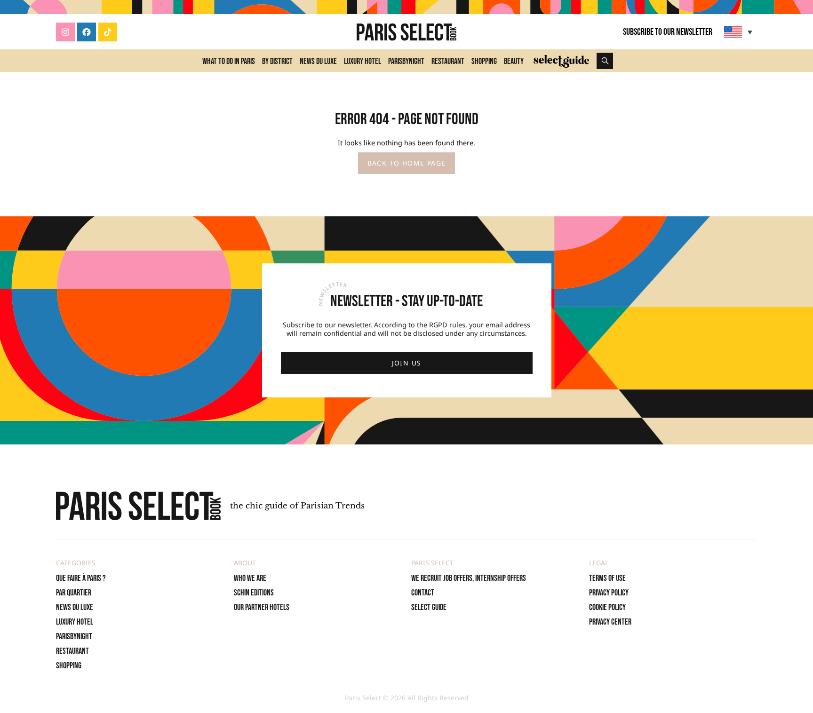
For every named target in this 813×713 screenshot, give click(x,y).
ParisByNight (406, 61)
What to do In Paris (228, 61)
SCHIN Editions (254, 593)
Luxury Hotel (362, 61)
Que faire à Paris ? (81, 578)
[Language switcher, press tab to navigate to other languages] (739, 32)
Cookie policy (607, 607)
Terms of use (607, 578)
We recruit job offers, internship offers (468, 578)
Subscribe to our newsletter (667, 32)
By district (277, 61)
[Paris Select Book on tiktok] (107, 32)
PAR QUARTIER (73, 593)
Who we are (250, 578)
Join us (407, 362)
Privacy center (610, 622)
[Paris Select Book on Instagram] (65, 32)
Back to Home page (406, 162)
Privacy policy (609, 593)
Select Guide (428, 607)
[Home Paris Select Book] (406, 32)
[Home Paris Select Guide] (561, 61)
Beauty (514, 61)
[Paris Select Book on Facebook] (86, 32)
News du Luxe (318, 61)
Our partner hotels (261, 607)
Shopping (484, 61)
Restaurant (447, 61)
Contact (422, 593)
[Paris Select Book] (138, 505)
